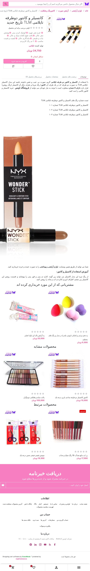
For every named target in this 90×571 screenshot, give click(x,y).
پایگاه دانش (28, 504)
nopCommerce (21, 559)
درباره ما (75, 504)
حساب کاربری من (62, 520)
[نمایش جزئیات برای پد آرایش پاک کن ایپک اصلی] (23, 309)
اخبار (40, 504)
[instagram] (40, 544)
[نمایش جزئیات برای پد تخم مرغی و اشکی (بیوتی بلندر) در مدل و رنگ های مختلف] (67, 309)
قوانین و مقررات (64, 504)
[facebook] (54, 544)
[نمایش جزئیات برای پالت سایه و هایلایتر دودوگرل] (23, 371)
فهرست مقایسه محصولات (45, 507)
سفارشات (51, 520)
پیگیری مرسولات (45, 526)
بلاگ (35, 504)
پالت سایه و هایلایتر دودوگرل (33, 397)
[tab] (83, 76)
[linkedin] (35, 544)
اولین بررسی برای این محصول (19, 28)
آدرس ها (43, 520)
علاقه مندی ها (26, 520)
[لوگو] (87, 4)
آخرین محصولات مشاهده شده (12, 504)
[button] (79, 567)
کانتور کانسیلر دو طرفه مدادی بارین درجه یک (71, 397)
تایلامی (31, 46)
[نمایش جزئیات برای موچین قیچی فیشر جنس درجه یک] (23, 429)
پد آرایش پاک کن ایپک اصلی (34, 335)
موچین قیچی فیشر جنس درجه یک (32, 455)
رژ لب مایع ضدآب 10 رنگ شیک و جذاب (73, 455)
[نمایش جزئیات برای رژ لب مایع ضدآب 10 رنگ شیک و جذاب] (67, 429)
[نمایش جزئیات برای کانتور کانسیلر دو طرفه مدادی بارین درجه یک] (67, 371)
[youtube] (45, 544)
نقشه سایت (83, 504)
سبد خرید (36, 520)
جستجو (46, 504)
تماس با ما (53, 504)
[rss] (50, 544)
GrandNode (26, 556)
